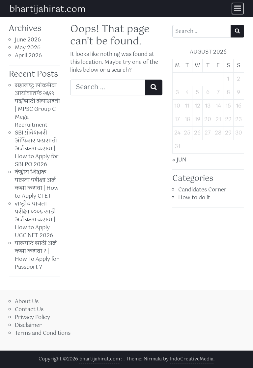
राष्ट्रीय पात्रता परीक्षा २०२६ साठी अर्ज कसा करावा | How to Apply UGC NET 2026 (35, 220)
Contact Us (29, 309)
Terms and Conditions (42, 333)
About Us (27, 301)
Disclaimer (28, 325)
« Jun (179, 160)
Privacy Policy (32, 317)
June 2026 (28, 40)
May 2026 (28, 47)
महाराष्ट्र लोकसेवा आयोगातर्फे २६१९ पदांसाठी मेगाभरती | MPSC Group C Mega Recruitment (37, 105)
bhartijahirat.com (47, 9)
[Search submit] (153, 87)
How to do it (194, 197)
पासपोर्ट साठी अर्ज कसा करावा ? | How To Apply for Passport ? (37, 255)
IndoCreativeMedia (191, 359)
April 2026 (28, 55)
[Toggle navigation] (238, 8)
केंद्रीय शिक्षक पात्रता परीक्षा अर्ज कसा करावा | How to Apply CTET (37, 184)
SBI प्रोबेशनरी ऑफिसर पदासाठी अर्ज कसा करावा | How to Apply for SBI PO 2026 (37, 149)
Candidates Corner (202, 189)
